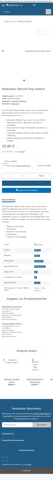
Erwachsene (39, 261)
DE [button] (34, 5)
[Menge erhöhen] (48, 175)
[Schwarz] (38, 244)
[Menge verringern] (4, 175)
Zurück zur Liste (10, 21)
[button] (41, 5)
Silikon (37, 255)
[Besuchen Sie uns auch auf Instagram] (4, 459)
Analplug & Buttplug (18, 101)
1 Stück (37, 283)
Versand (21, 152)
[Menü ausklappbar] (3, 4)
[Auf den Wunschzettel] (46, 32)
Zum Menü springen (44, 1)
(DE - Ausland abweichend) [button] (21, 166)
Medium (37, 250)
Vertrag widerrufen (26, 450)
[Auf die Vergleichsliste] (39, 32)
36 (35, 277)
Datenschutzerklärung (42, 414)
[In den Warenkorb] (26, 183)
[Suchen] (48, 11)
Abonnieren (42, 425)
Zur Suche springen (29, 1)
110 (36, 272)
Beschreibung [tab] (8, 200)
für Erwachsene (40, 266)
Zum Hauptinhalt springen (10, 1)
